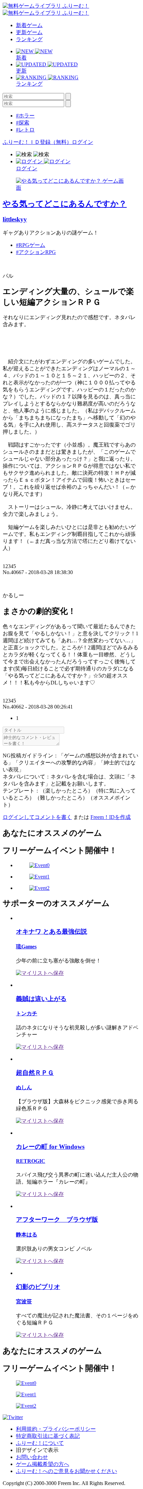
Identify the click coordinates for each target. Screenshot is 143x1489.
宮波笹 (24, 1301)
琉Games (26, 946)
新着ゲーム (29, 25)
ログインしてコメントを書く (37, 817)
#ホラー (25, 115)
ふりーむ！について (40, 1443)
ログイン (82, 142)
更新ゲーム (29, 32)
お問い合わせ (32, 1457)
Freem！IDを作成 (110, 817)
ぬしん (24, 1087)
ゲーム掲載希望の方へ (42, 1464)
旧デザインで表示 (37, 1450)
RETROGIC (30, 1161)
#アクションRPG (36, 252)
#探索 (22, 122)
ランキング (29, 39)
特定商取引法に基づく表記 (48, 1436)
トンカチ (26, 1013)
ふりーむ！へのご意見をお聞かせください (66, 1471)
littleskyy (15, 219)
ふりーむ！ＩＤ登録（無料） (37, 142)
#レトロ (25, 129)
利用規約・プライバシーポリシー (56, 1429)
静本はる (26, 1234)
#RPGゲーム (30, 245)
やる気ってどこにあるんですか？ (65, 203)
